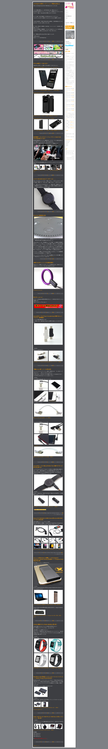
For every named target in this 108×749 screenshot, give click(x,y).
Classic (45, 552)
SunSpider (67, 142)
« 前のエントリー (36, 745)
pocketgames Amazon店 (37, 290)
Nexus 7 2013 (56, 552)
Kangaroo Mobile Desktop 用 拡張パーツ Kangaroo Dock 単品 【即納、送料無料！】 (47, 616)
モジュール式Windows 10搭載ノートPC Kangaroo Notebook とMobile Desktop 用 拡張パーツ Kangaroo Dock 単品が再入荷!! (48, 559)
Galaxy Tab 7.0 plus (70, 152)
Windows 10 (47, 620)
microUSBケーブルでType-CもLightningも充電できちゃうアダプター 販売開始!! (70, 75)
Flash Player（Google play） (70, 136)
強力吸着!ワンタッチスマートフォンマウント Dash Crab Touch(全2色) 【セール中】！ (47, 171)
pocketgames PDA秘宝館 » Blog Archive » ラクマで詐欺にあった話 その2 (70, 116)
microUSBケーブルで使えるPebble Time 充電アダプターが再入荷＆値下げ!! (70, 82)
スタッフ (67, 12)
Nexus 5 (52, 552)
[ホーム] (69, 8)
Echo (51, 258)
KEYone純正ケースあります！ (40, 63)
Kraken (67, 145)
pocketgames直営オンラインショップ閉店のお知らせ (46, 3)
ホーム (67, 10)
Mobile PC (47, 741)
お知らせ (48, 312)
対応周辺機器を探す (69, 16)
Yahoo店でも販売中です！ (38, 709)
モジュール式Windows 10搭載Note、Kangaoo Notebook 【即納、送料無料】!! (47, 604)
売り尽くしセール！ (38, 297)
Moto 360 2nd (50, 211)
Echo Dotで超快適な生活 (39, 215)
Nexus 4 (49, 552)
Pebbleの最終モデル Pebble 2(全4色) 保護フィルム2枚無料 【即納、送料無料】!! (47, 667)
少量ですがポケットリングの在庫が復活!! (43, 262)
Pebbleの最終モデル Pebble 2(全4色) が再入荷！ (45, 624)
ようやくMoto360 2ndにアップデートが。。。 (44, 179)
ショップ (51, 41)
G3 (47, 552)
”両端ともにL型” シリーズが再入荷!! (42, 369)
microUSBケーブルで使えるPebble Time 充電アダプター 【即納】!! (45, 506)
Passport (59, 552)
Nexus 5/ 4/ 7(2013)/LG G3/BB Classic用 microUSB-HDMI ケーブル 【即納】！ (47, 549)
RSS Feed (73, 156)
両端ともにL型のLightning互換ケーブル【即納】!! (42, 417)
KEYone (51, 133)
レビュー (67, 14)
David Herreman (72, 157)
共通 (51, 175)
